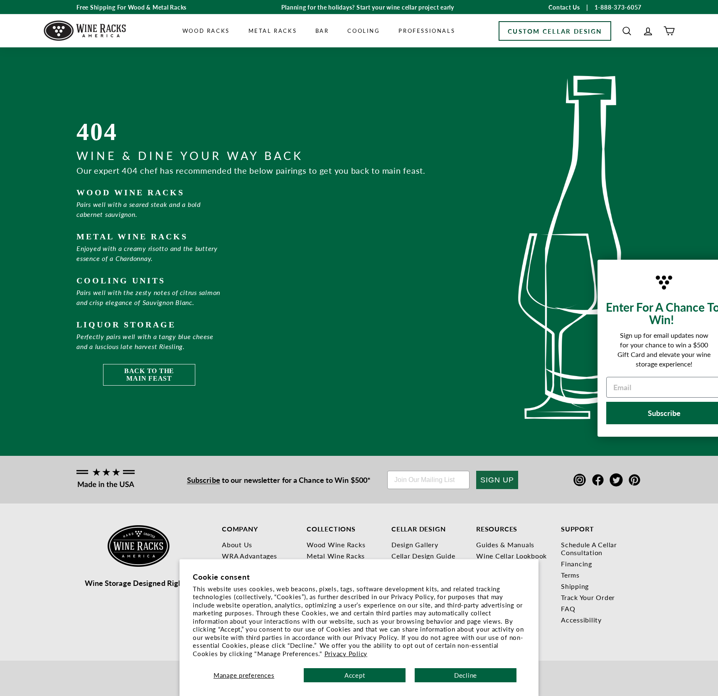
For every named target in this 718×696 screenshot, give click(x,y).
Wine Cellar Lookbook (511, 556)
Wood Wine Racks (336, 544)
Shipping (575, 586)
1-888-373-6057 (618, 7)
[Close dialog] (701, 268)
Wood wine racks (130, 192)
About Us (237, 544)
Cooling (363, 30)
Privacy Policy (346, 653)
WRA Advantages (249, 556)
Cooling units (120, 280)
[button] (626, 31)
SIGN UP (497, 480)
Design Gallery (414, 544)
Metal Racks (272, 30)
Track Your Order (588, 597)
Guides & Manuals (505, 544)
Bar (322, 30)
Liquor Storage (126, 324)
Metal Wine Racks (336, 556)
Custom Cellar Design (555, 31)
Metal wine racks (132, 236)
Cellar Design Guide (423, 556)
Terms (570, 575)
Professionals (426, 30)
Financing (576, 563)
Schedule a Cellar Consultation (589, 548)
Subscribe (203, 480)
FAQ (568, 608)
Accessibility (581, 620)
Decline (465, 675)
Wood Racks (206, 30)
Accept (354, 675)
